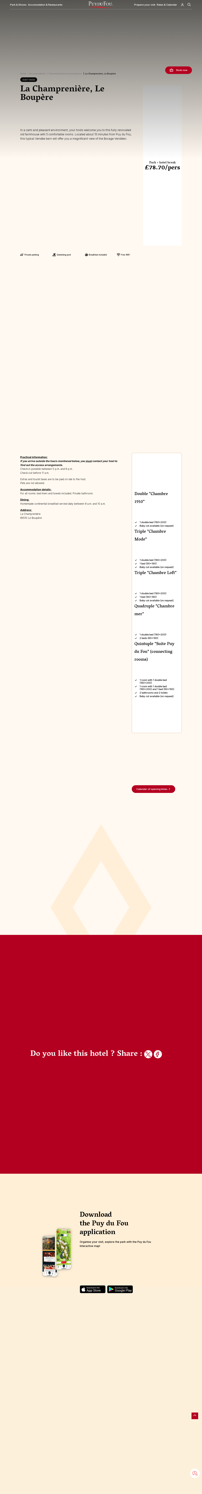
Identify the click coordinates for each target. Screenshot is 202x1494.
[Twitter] (148, 1054)
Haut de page (194, 1415)
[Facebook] (158, 1054)
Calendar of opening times (151, 789)
